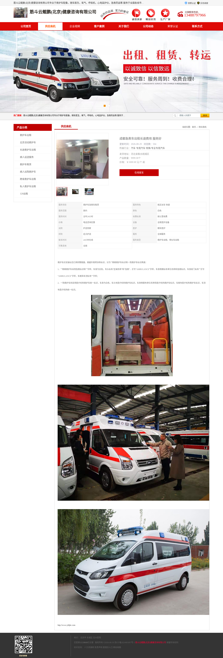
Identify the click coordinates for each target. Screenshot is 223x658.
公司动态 (148, 26)
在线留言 (139, 172)
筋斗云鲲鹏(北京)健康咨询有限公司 (150, 642)
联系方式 (197, 26)
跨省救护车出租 (28, 179)
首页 (194, 127)
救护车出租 (25, 135)
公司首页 (26, 26)
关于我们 (124, 26)
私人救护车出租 (28, 186)
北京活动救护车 (28, 142)
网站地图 (117, 647)
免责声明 (98, 647)
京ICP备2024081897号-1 (124, 642)
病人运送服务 (27, 157)
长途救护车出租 (28, 150)
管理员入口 (108, 647)
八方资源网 (89, 647)
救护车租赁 (25, 164)
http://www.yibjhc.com (66, 625)
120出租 (24, 193)
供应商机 (50, 26)
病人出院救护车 (28, 172)
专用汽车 (140, 148)
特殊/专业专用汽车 (155, 148)
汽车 (133, 148)
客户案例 (99, 26)
